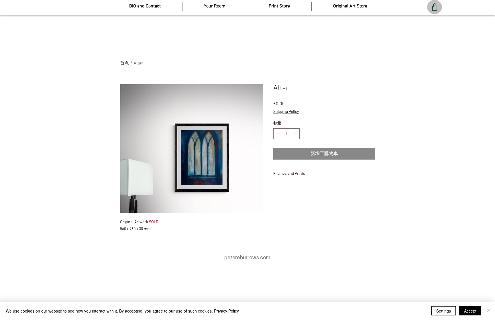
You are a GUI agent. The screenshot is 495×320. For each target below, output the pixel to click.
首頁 (124, 63)
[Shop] (434, 7)
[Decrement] (277, 134)
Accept (470, 311)
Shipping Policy (286, 111)
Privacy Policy (226, 311)
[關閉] (488, 310)
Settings (443, 311)
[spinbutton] (286, 134)
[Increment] (295, 134)
